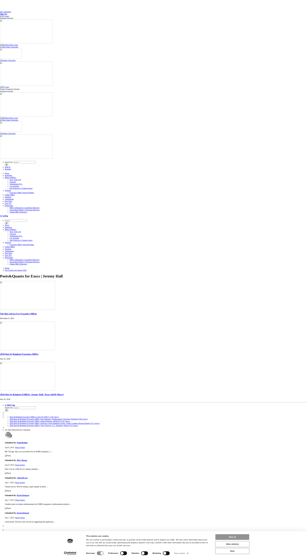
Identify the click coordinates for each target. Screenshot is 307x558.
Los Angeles (14, 186)
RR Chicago (22, 460)
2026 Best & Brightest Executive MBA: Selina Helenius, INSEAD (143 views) (40, 421)
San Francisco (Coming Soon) (21, 188)
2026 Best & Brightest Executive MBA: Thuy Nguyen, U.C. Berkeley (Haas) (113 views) (44, 426)
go (6, 223)
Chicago (13, 182)
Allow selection (232, 544)
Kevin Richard (23, 495)
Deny (232, 551)
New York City (15, 180)
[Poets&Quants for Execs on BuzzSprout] (8, 405)
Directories (9, 206)
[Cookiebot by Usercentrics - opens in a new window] (70, 553)
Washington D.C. (16, 184)
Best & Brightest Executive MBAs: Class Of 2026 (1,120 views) (34, 417)
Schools (8, 191)
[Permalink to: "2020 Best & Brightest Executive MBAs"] (27, 349)
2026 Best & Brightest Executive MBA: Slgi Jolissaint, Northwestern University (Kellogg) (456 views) (49, 419)
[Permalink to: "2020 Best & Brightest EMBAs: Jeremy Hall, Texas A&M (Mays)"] (27, 390)
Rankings (8, 175)
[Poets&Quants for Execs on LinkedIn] (7, 216)
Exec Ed (8, 203)
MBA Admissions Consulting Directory (25, 208)
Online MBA (10, 195)
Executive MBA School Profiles (22, 193)
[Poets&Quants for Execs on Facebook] (5, 216)
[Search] (6, 165)
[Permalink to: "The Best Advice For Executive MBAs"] (27, 309)
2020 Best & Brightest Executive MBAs (19, 354)
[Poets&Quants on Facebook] (12, 405)
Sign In (7, 167)
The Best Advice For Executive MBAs (18, 314)
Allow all (232, 537)
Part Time (8, 201)
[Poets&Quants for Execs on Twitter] (1, 216)
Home (7, 268)
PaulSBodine (22, 443)
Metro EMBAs (10, 178)
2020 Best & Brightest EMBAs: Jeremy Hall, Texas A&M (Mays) (32, 394)
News (7, 173)
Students (8, 197)
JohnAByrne (22, 478)
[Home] (4, 16)
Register (8, 169)
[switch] (123, 553)
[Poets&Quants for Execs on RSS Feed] (3, 216)
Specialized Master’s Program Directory (25, 210)
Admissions (9, 199)
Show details (179, 553)
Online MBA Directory (18, 212)
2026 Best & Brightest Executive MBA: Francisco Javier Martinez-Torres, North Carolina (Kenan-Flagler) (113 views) (55, 423)
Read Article (20, 447)
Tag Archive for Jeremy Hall (15, 270)
